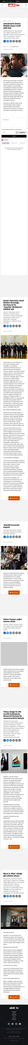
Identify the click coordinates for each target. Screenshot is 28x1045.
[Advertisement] (14, 214)
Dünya (14, 1013)
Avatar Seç (22, 132)
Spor (14, 1016)
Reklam (17, 1036)
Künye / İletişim (12, 1036)
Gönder (14, 136)
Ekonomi (14, 1014)
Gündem (14, 1011)
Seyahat (14, 1019)
